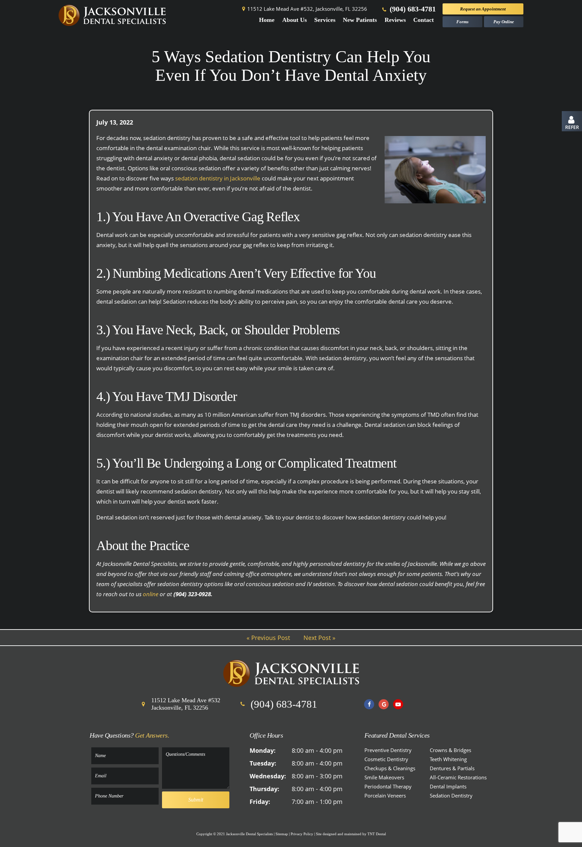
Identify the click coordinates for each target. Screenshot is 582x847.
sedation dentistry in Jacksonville (217, 178)
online (150, 594)
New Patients (360, 19)
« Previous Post (268, 638)
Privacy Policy (302, 834)
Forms (462, 21)
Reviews (395, 19)
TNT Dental (376, 834)
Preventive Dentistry (388, 750)
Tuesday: (263, 763)
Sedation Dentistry (451, 795)
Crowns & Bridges (450, 750)
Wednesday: (268, 776)
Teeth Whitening (448, 759)
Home (266, 19)
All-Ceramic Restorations (458, 777)
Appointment (483, 8)
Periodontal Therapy (388, 786)
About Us (294, 19)
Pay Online (503, 21)
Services (324, 19)
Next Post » (319, 638)
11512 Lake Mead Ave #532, (307, 8)
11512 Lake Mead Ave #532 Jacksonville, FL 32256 (185, 704)
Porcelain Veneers (385, 795)
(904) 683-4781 (412, 9)
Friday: (260, 802)
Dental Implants (448, 786)
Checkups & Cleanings (389, 768)
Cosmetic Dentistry (386, 759)
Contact (423, 19)
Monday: (263, 750)
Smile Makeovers (384, 777)
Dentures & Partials (452, 768)
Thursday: (264, 789)
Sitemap (282, 834)
